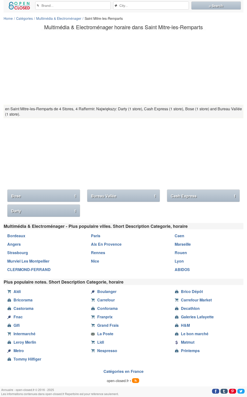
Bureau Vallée (123, 196)
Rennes (98, 252)
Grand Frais (108, 325)
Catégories (24, 18)
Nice (95, 261)
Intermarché (24, 333)
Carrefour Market (196, 300)
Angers (14, 244)
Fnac (18, 317)
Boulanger (107, 291)
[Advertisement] (123, 67)
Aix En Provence (106, 244)
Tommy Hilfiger (27, 359)
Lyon (179, 261)
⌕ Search (216, 5)
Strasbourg (17, 252)
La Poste (105, 333)
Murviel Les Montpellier (28, 261)
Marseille (183, 244)
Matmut (187, 342)
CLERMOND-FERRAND (29, 269)
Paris (95, 235)
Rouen (181, 252)
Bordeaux (16, 235)
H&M (185, 325)
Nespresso (107, 350)
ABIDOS (182, 269)
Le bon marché (194, 333)
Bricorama (23, 300)
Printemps (190, 350)
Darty (43, 211)
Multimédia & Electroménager (58, 18)
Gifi (17, 325)
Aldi (17, 291)
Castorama (24, 308)
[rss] (135, 380)
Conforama (107, 308)
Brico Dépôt (192, 291)
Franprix (105, 317)
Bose (43, 196)
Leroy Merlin (25, 342)
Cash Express (203, 196)
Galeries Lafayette (197, 317)
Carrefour (106, 300)
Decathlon (190, 308)
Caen (179, 235)
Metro (19, 350)
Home (8, 18)
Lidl (100, 342)
